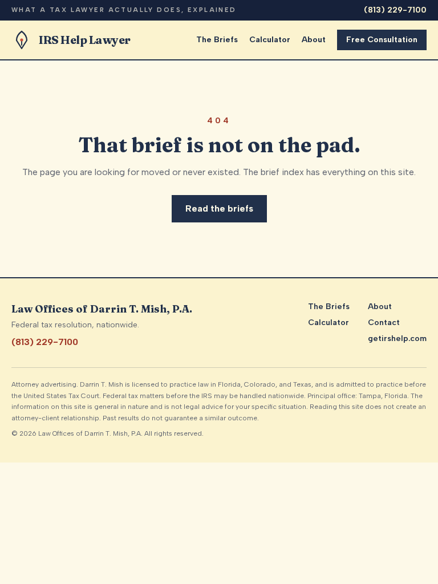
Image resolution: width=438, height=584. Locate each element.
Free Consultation (381, 39)
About (314, 39)
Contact (384, 322)
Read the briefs (219, 208)
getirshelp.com (397, 338)
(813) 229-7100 (395, 10)
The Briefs (217, 39)
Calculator (269, 39)
